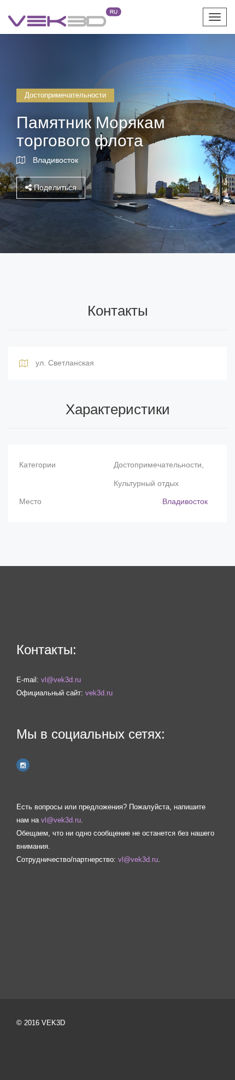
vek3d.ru (99, 693)
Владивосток (55, 159)
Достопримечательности (65, 95)
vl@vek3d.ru (61, 680)
